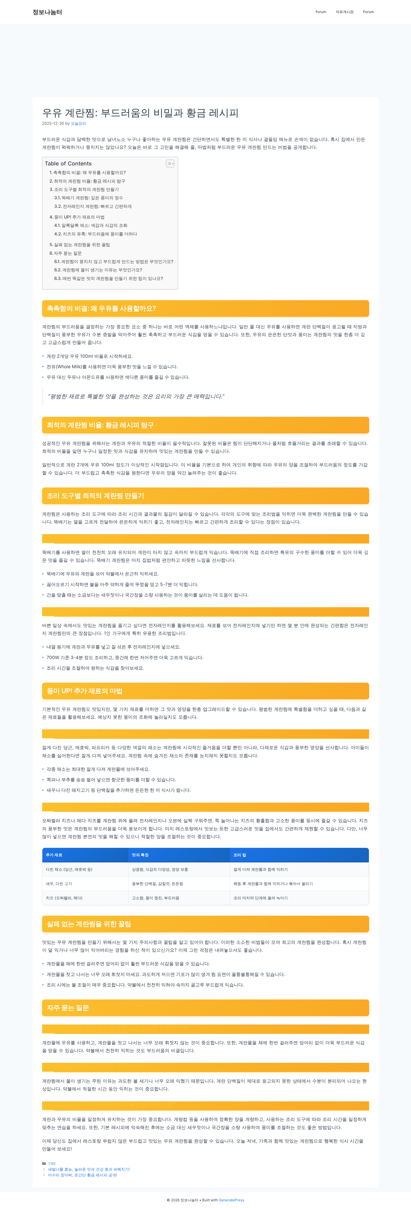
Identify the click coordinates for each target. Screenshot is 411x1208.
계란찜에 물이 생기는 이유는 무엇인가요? (102, 269)
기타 (52, 1163)
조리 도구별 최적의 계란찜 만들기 (86, 189)
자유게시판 (345, 12)
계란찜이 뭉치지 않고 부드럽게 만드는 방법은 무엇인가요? (117, 261)
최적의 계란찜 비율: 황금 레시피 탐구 (89, 181)
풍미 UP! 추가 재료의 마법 (79, 216)
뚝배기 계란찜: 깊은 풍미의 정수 (92, 197)
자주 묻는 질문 (68, 253)
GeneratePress (231, 1200)
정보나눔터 (47, 11)
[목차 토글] (167, 163)
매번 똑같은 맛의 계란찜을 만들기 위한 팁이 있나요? (113, 278)
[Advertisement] (175, 62)
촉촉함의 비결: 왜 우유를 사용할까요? (89, 172)
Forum (321, 12)
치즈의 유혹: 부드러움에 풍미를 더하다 (100, 233)
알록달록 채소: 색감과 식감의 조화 (94, 225)
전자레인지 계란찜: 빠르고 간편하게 (97, 206)
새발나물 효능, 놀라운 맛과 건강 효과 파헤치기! (89, 1169)
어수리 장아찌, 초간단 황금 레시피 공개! (82, 1175)
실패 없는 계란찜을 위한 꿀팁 (82, 244)
